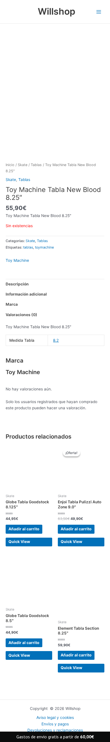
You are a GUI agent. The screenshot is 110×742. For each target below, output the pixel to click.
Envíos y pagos (55, 724)
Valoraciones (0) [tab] (21, 314)
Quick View (19, 541)
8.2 (56, 340)
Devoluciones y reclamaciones (55, 730)
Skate (22, 165)
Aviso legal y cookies (55, 717)
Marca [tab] (12, 304)
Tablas (36, 165)
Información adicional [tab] (26, 294)
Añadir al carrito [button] (23, 529)
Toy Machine (17, 260)
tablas (28, 247)
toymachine (44, 247)
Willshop (56, 11)
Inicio (10, 165)
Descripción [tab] (17, 284)
